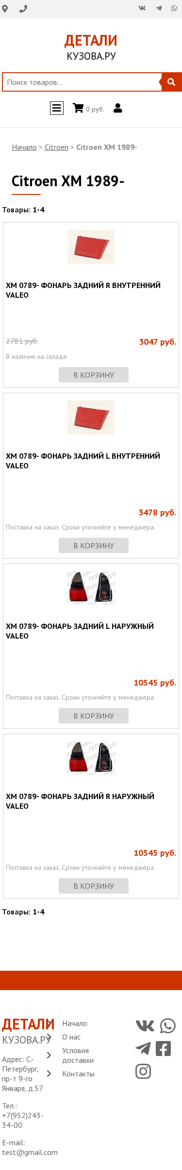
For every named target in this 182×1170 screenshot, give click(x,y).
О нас (71, 1037)
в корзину (93, 375)
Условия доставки (78, 1055)
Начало (24, 147)
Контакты (78, 1073)
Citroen (56, 147)
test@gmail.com (30, 1152)
